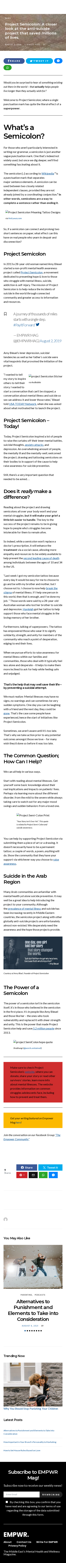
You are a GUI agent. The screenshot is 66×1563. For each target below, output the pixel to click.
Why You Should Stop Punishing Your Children (31, 1408)
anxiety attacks (34, 444)
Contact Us (24, 1542)
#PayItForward (24, 325)
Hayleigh (28, 609)
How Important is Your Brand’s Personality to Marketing (30, 1442)
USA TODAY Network (22, 403)
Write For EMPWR (47, 1542)
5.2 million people (43, 1028)
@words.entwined (32, 1048)
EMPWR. (16, 1535)
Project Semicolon (32, 272)
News (8, 18)
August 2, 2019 (50, 341)
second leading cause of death (41, 558)
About (8, 1542)
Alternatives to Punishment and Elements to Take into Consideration (33, 1310)
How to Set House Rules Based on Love (22, 1450)
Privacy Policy (17, 1545)
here (18, 1122)
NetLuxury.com (15, 218)
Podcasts (40, 1295)
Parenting (26, 1295)
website (29, 1071)
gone (7, 713)
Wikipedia (48, 173)
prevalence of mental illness (24, 908)
